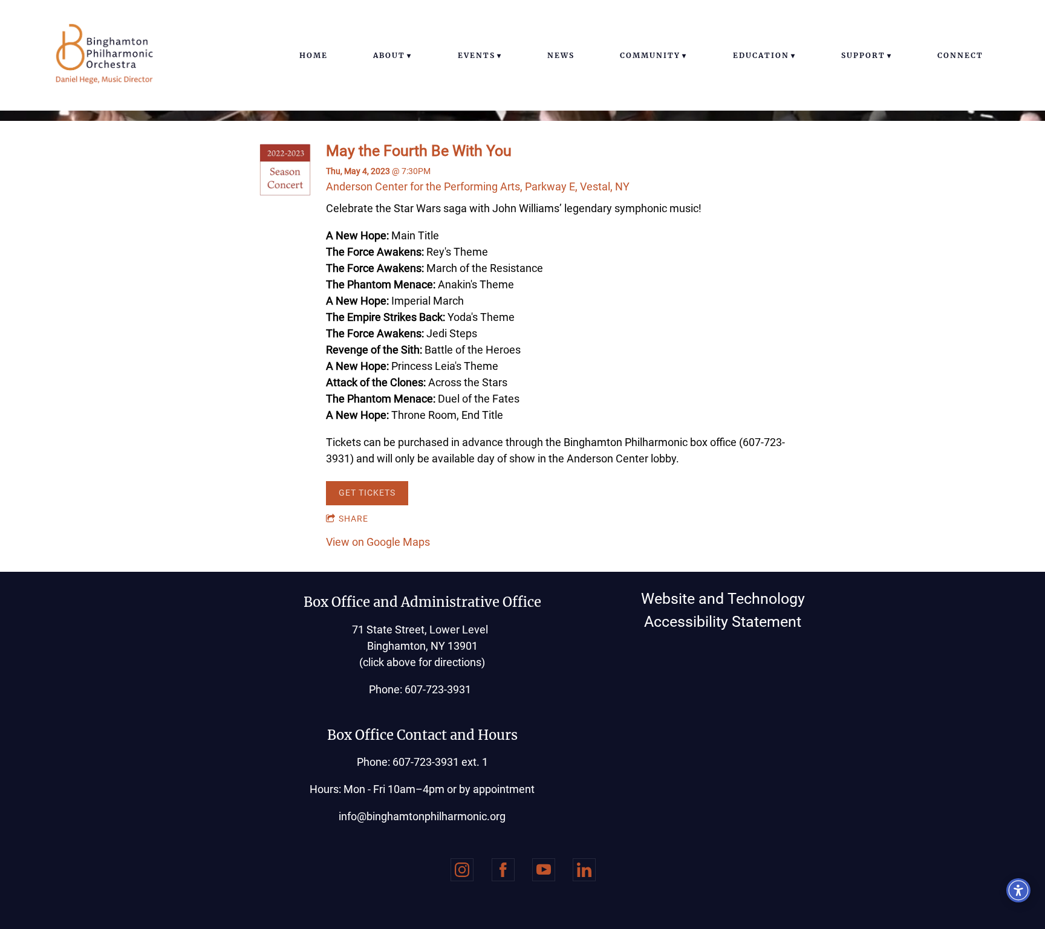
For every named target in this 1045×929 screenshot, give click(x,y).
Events (476, 55)
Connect (960, 55)
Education (761, 55)
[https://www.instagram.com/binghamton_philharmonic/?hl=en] (462, 869)
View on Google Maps (378, 542)
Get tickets (367, 492)
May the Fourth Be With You (419, 151)
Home (313, 55)
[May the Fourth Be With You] (285, 192)
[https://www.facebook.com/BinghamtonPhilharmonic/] (503, 869)
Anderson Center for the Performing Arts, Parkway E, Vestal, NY (478, 186)
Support (863, 55)
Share (353, 518)
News (561, 55)
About (389, 55)
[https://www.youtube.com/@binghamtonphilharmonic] (543, 869)
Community (650, 55)
